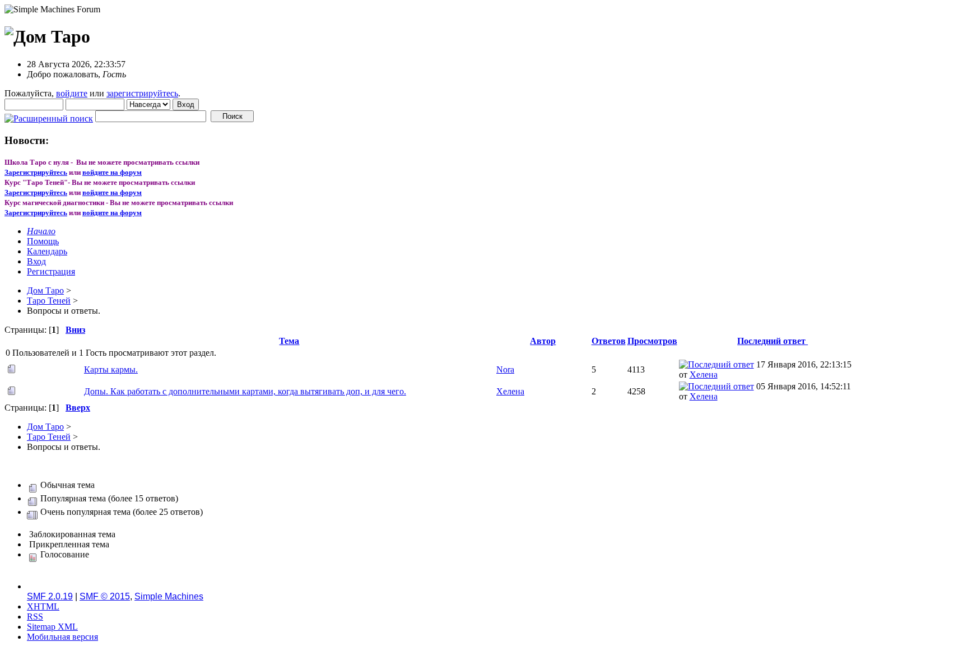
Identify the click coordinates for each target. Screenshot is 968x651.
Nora (505, 369)
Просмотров (652, 341)
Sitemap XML (52, 626)
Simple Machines (168, 596)
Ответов (609, 341)
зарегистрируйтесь (142, 93)
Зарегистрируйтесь (35, 172)
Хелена (704, 374)
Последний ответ (772, 341)
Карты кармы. (111, 369)
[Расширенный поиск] (48, 115)
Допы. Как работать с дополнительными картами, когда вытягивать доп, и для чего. (245, 391)
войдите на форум (112, 172)
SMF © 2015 (105, 596)
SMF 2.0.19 (50, 596)
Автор (543, 341)
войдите (71, 93)
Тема (289, 341)
